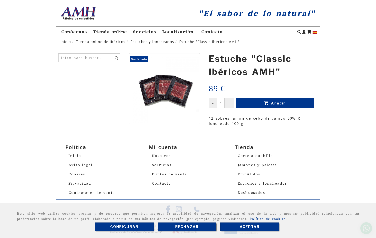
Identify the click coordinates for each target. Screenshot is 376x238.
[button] (304, 31)
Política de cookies (268, 219)
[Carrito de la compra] (309, 31)
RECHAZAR (187, 227)
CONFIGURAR (124, 227)
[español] (315, 32)
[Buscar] (299, 31)
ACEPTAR (250, 227)
